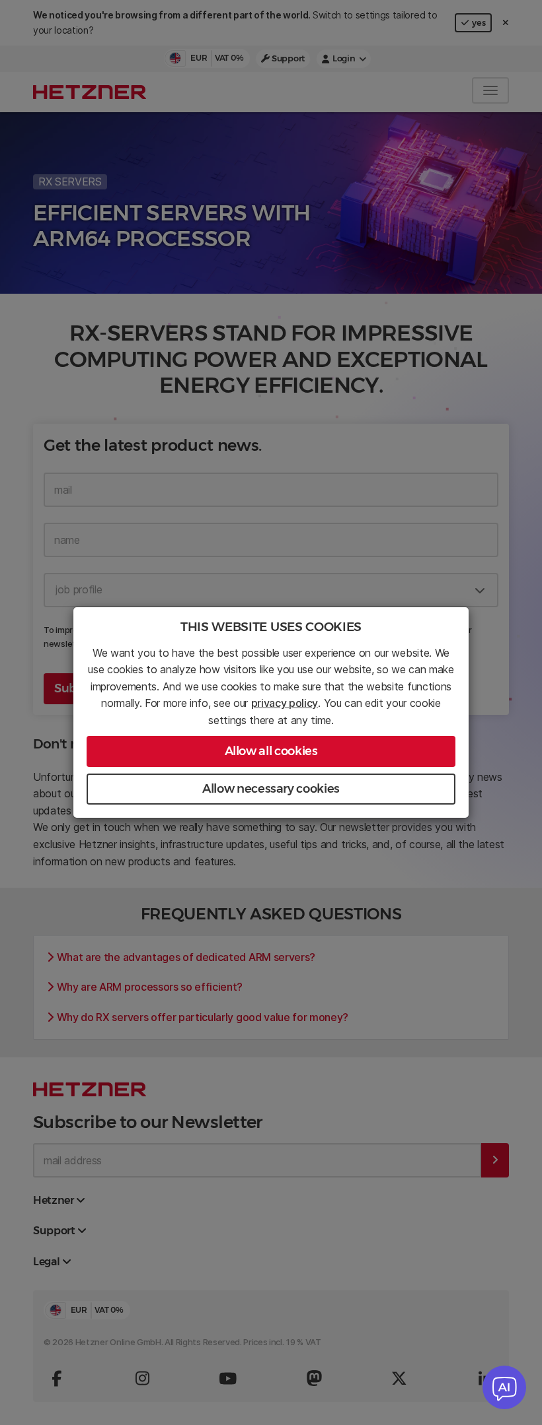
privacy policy (285, 703)
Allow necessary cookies (271, 788)
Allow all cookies (271, 751)
